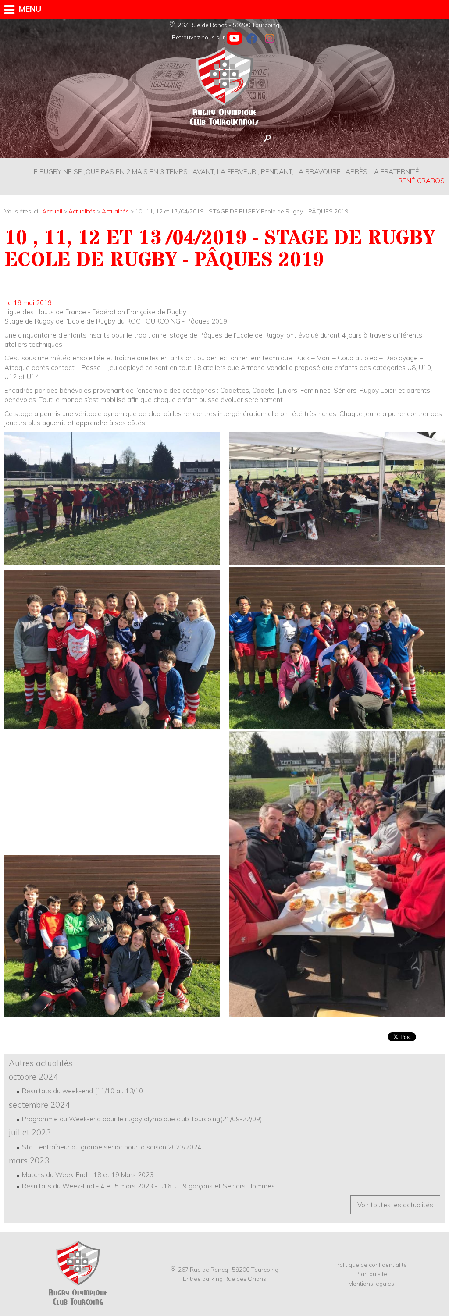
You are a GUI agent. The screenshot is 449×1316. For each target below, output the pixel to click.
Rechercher (267, 138)
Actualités (82, 211)
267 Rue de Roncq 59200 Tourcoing (228, 1269)
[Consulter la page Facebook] (252, 38)
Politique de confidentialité (371, 1264)
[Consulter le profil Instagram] (269, 38)
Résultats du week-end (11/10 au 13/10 (82, 1091)
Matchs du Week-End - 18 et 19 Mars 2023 (87, 1174)
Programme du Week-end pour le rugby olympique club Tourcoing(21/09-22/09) (142, 1119)
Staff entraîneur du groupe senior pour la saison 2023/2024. (112, 1147)
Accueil (52, 211)
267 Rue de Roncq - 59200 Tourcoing (228, 24)
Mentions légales (371, 1283)
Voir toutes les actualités (395, 1205)
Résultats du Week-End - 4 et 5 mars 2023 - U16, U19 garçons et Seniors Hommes (148, 1186)
